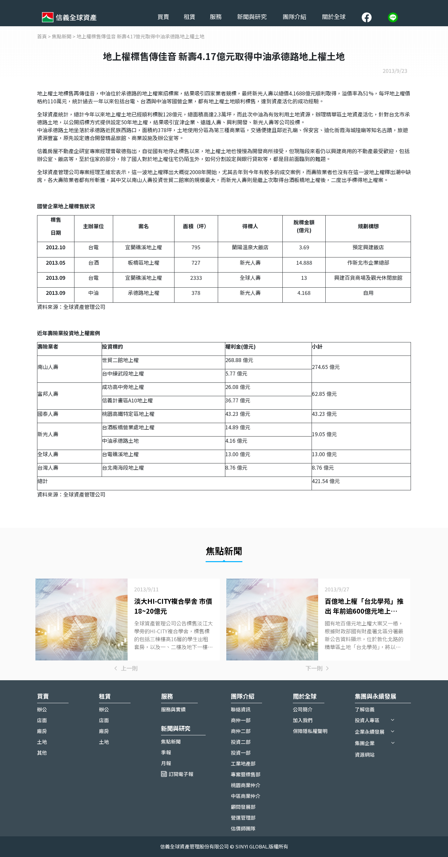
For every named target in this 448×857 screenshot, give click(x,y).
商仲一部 (241, 720)
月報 (166, 763)
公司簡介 (303, 709)
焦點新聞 (61, 36)
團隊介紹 (294, 16)
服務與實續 (173, 709)
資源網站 (365, 754)
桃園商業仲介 (245, 785)
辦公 (42, 709)
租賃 (189, 16)
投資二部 (241, 741)
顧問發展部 (243, 806)
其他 (42, 752)
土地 (42, 741)
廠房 (42, 730)
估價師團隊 (243, 828)
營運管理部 (243, 817)
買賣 (163, 16)
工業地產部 (243, 763)
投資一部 (241, 752)
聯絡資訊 (241, 709)
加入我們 (303, 720)
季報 (166, 752)
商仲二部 (241, 730)
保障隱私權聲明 (310, 730)
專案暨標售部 (245, 774)
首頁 (42, 36)
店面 (42, 720)
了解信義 (365, 709)
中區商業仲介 (245, 795)
